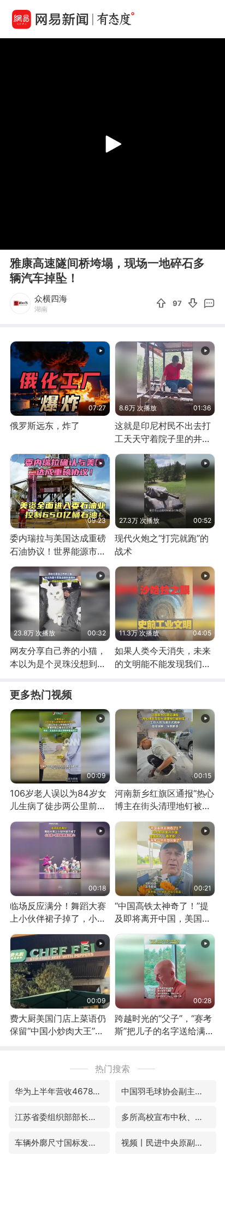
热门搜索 (112, 1068)
